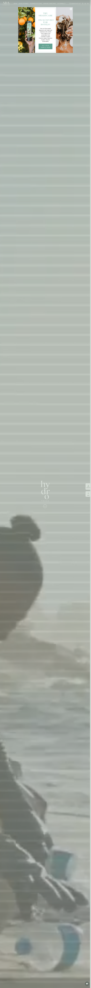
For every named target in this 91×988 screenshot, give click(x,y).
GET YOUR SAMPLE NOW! (45, 46)
